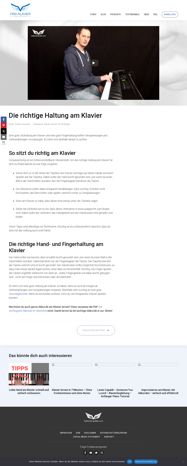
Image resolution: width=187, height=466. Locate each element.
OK (129, 461)
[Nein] (183, 461)
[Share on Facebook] (4, 119)
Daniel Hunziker (22, 124)
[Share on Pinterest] (4, 125)
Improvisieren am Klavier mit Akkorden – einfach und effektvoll (158, 382)
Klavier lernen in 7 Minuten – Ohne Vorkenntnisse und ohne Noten (72, 382)
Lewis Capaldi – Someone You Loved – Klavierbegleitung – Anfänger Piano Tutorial (115, 382)
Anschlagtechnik (18, 293)
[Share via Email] (4, 137)
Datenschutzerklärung (145, 461)
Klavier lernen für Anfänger (57, 124)
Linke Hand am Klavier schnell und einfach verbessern (29, 382)
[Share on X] (4, 131)
